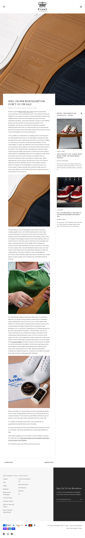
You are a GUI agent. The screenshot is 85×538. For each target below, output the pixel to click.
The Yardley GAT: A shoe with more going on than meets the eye (69, 156)
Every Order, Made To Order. (74, 528)
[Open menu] (6, 6)
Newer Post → (50, 462)
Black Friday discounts (26, 111)
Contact (5, 479)
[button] (40, 475)
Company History (8, 501)
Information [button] (10, 476)
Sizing (5, 486)
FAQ (4, 482)
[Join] (79, 499)
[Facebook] (4, 534)
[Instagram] (8, 534)
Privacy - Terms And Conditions (73, 525)
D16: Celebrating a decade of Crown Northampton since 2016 (69, 215)
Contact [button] (23, 476)
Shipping (5, 489)
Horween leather (16, 342)
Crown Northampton (54, 525)
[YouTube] (12, 534)
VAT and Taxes (7, 498)
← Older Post (8, 462)
